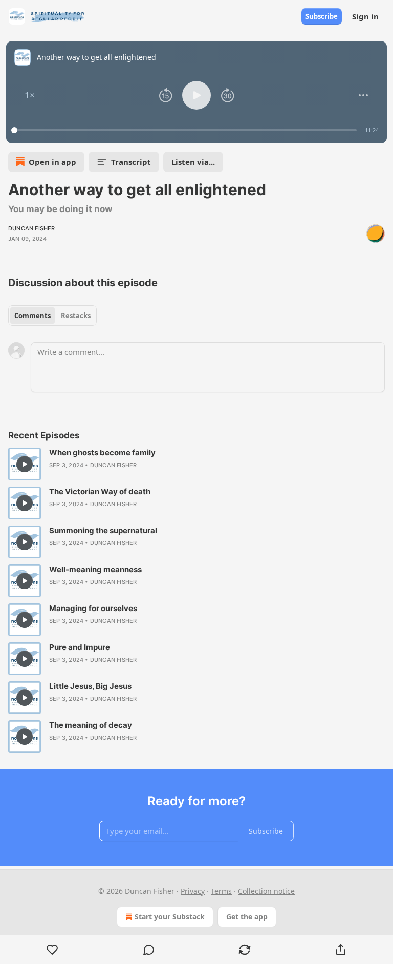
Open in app (52, 162)
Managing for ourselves (93, 608)
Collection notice (266, 891)
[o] (24, 464)
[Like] (52, 949)
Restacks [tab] (76, 315)
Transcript (131, 162)
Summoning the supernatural (103, 530)
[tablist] (52, 315)
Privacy (193, 891)
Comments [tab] (32, 315)
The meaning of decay (90, 725)
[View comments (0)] (149, 949)
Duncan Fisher (31, 228)
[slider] (185, 130)
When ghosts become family (102, 452)
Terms (221, 891)
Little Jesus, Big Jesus (90, 686)
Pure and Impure (79, 647)
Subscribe (321, 16)
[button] (29, 95)
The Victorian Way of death (99, 491)
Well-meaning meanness (95, 569)
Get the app (247, 916)
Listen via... (193, 162)
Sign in (365, 16)
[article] (196, 464)
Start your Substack (170, 916)
